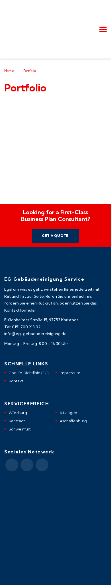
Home (9, 70)
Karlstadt (17, 421)
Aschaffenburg (73, 421)
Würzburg (18, 412)
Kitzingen (68, 412)
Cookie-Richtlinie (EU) (29, 372)
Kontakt (16, 381)
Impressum (70, 372)
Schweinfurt (20, 429)
